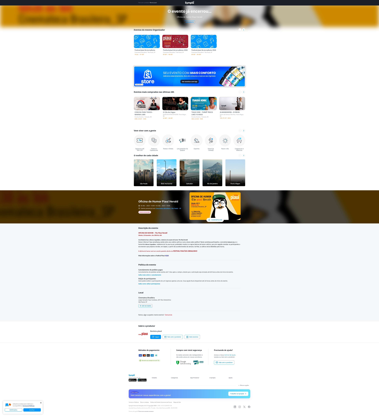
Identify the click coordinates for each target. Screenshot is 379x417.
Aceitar (32, 410)
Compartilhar (216, 220)
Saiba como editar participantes (149, 284)
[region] (23, 407)
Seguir (157, 337)
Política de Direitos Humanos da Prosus (161, 402)
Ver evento (189, 22)
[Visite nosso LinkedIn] (235, 407)
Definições (13, 410)
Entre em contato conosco (146, 411)
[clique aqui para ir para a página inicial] (189, 3)
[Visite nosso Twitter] (244, 407)
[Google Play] (142, 380)
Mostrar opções (244, 385)
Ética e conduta (144, 402)
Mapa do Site (177, 402)
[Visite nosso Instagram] (239, 407)
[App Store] (133, 380)
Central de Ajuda (229, 355)
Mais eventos (193, 337)
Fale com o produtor (174, 337)
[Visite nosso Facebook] (249, 407)
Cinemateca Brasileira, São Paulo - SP (168, 208)
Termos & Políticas (28, 406)
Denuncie (168, 315)
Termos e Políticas (134, 402)
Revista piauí (153, 2)
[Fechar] (41, 403)
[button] (8, 405)
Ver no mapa (146, 306)
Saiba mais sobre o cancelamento (149, 275)
